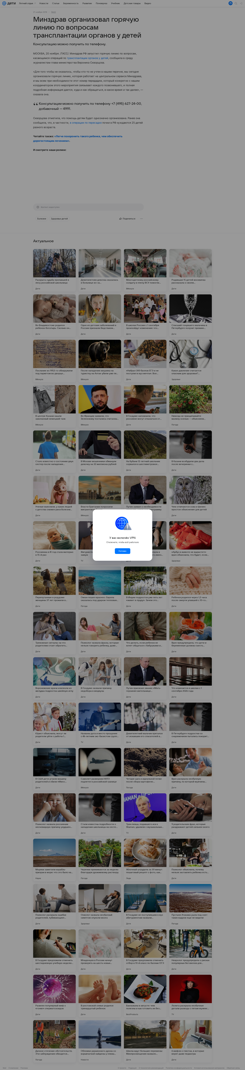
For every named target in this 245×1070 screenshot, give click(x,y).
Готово (122, 551)
